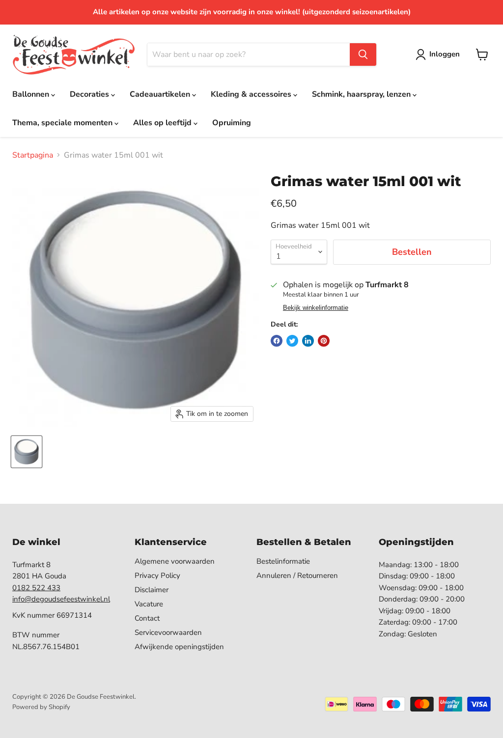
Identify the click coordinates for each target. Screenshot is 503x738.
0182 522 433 (36, 588)
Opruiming (231, 122)
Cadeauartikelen (161, 94)
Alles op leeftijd (163, 122)
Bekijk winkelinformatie (315, 307)
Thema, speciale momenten (63, 122)
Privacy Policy (157, 575)
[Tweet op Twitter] (292, 341)
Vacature (149, 604)
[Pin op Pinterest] (324, 341)
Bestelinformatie (283, 561)
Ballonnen (31, 94)
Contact (147, 618)
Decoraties (90, 94)
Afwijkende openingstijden (179, 647)
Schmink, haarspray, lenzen (362, 94)
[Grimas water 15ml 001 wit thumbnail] (26, 451)
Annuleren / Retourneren (297, 575)
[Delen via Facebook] (276, 341)
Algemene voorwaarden (175, 561)
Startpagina (32, 155)
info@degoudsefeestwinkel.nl (61, 599)
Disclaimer (151, 590)
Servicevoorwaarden (168, 632)
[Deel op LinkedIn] (308, 341)
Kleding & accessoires (252, 94)
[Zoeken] (363, 54)
